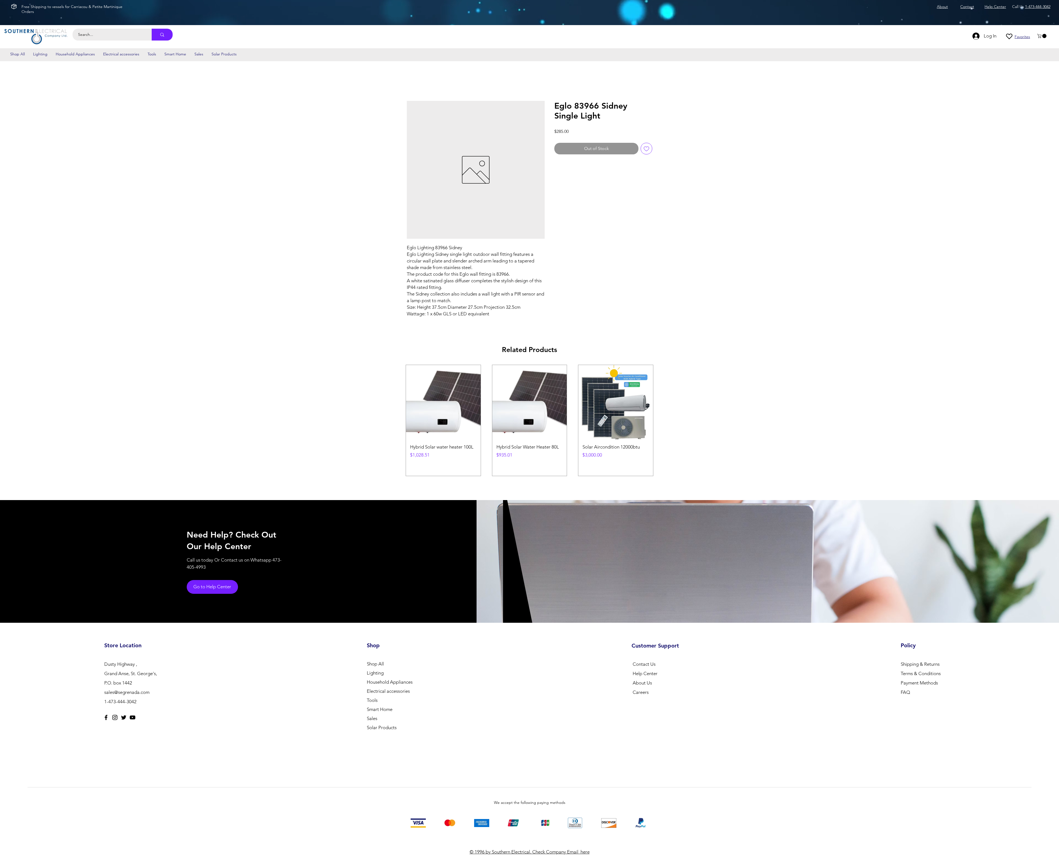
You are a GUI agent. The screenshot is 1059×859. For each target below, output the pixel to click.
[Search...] (162, 35)
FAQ (905, 686)
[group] (529, 417)
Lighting (375, 666)
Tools (372, 694)
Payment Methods (920, 676)
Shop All (375, 657)
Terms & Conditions (921, 667)
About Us (642, 676)
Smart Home (379, 703)
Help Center (645, 667)
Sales (372, 712)
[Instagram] (114, 711)
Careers (641, 686)
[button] (1042, 36)
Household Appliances (390, 675)
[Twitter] (123, 711)
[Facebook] (106, 711)
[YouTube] (132, 711)
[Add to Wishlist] (646, 148)
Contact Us (644, 658)
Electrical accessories (388, 685)
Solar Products (382, 721)
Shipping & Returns (920, 658)
